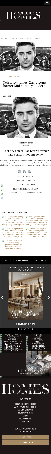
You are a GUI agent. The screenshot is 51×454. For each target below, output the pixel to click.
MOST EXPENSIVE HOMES (25, 404)
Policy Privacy (25, 419)
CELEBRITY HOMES (11, 77)
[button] (48, 297)
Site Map (25, 422)
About (26, 416)
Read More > (7, 96)
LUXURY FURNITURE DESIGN (25, 407)
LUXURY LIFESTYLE (25, 410)
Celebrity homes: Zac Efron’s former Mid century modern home (24, 85)
